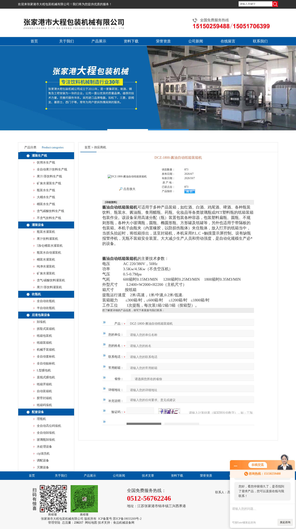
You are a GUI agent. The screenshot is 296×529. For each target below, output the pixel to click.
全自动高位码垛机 (49, 425)
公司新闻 (195, 41)
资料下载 (131, 41)
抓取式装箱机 (46, 328)
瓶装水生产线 (46, 190)
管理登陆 (54, 522)
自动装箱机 (44, 391)
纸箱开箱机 (44, 384)
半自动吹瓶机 (46, 308)
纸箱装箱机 (44, 342)
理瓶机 (41, 419)
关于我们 (66, 41)
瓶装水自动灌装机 (49, 252)
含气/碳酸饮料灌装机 (51, 280)
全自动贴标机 (46, 363)
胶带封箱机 (44, 398)
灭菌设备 (43, 467)
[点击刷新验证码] (169, 412)
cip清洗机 (43, 453)
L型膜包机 (44, 370)
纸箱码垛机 (44, 405)
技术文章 (148, 475)
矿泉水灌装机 (46, 273)
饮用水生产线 (46, 162)
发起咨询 (285, 522)
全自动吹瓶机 (46, 301)
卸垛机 (41, 322)
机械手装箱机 (46, 349)
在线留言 (228, 41)
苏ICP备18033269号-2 (127, 518)
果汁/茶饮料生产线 (49, 176)
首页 (34, 41)
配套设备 (38, 412)
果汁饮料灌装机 (47, 238)
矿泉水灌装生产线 (49, 183)
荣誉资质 (163, 41)
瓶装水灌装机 (46, 231)
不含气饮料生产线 (49, 218)
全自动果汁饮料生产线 (52, 169)
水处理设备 (44, 446)
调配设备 (43, 460)
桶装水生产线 (46, 204)
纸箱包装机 (44, 335)
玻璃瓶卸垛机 (46, 439)
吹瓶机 (36, 294)
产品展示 (98, 41)
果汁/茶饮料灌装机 (49, 287)
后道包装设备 (41, 315)
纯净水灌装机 (46, 266)
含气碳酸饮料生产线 (50, 211)
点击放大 (128, 189)
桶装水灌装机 (46, 259)
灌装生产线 (39, 155)
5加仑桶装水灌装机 (50, 245)
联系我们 (260, 41)
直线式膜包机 (46, 377)
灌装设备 (38, 224)
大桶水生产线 (46, 197)
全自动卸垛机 (46, 432)
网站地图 (91, 522)
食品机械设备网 (123, 522)
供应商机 (100, 147)
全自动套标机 (46, 356)
